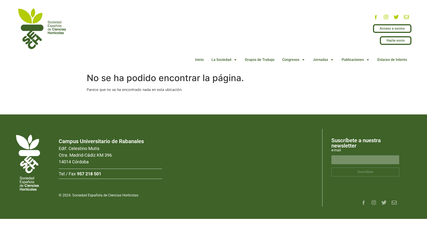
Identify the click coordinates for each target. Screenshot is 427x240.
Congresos (290, 60)
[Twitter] (396, 17)
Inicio (199, 60)
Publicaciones (353, 60)
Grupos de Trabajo (259, 60)
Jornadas (320, 60)
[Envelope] (406, 17)
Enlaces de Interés (392, 60)
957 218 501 (89, 173)
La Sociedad (221, 60)
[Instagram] (386, 17)
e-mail (336, 150)
